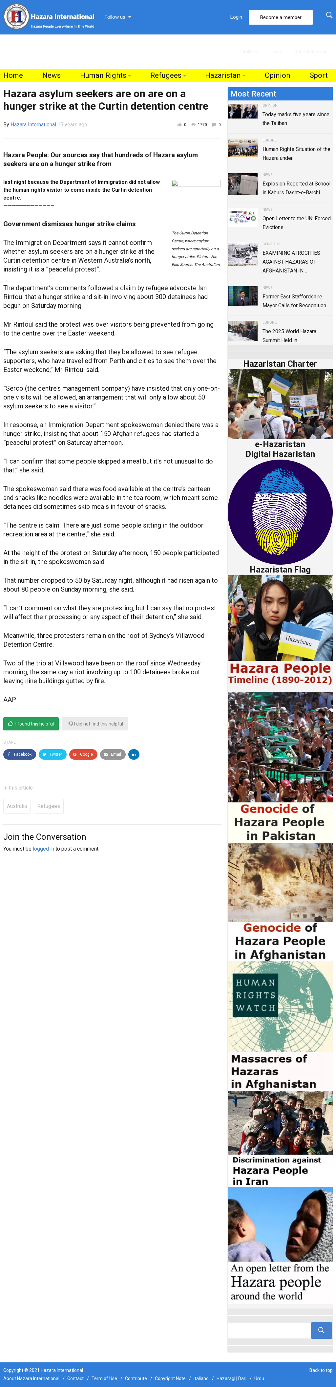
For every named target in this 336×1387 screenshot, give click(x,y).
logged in (43, 849)
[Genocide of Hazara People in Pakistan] (280, 767)
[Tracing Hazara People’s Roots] (280, 1330)
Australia (17, 806)
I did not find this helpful (98, 723)
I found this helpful (34, 723)
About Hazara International (31, 1378)
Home (13, 75)
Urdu (276, 51)
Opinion (277, 75)
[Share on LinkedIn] (133, 754)
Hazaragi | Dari (231, 1378)
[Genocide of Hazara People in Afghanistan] (280, 902)
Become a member (281, 17)
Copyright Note (170, 1378)
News (51, 75)
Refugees (165, 75)
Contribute (136, 1378)
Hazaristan (223, 75)
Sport (319, 75)
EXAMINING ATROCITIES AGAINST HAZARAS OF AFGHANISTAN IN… (291, 262)
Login (236, 17)
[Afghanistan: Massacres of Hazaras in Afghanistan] (280, 1025)
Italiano (250, 51)
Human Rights (103, 75)
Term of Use (104, 1378)
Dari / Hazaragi (310, 51)
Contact (75, 1378)
